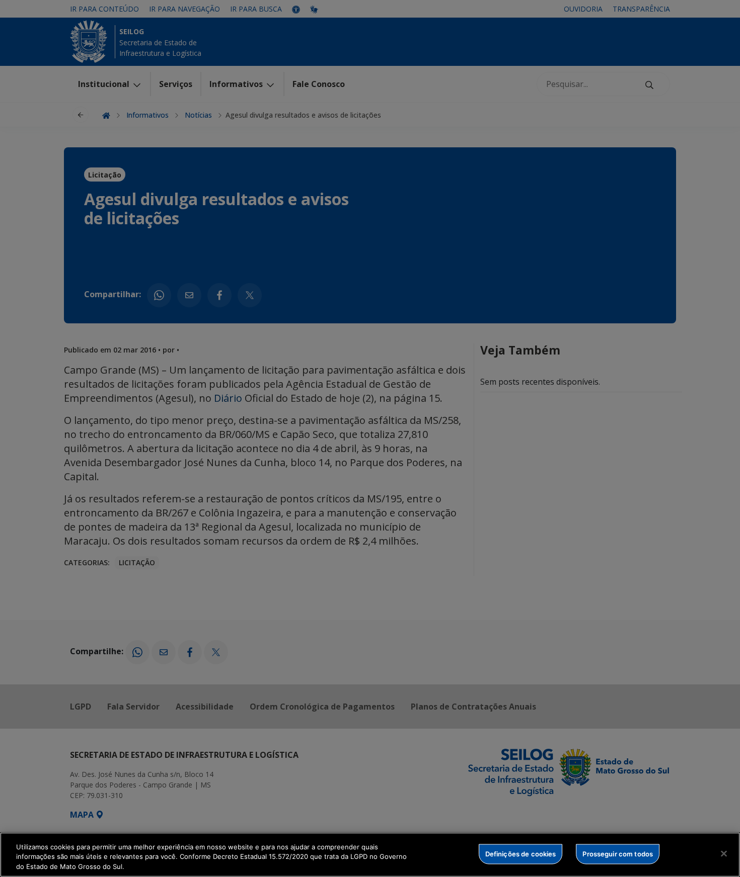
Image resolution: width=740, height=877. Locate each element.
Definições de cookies (520, 853)
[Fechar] (724, 853)
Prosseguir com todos (617, 853)
